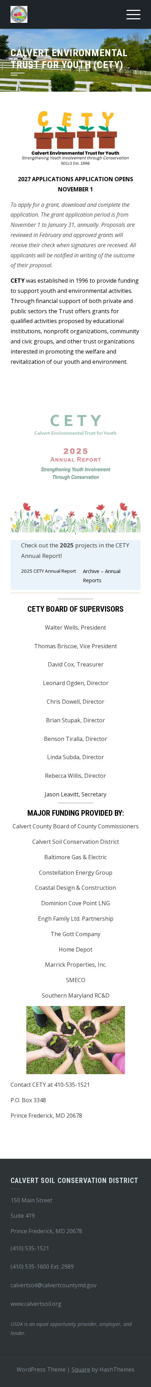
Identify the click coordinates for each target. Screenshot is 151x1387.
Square (81, 1369)
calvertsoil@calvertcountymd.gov (54, 1285)
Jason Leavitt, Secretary (75, 794)
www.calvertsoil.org (36, 1304)
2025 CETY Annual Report (48, 571)
